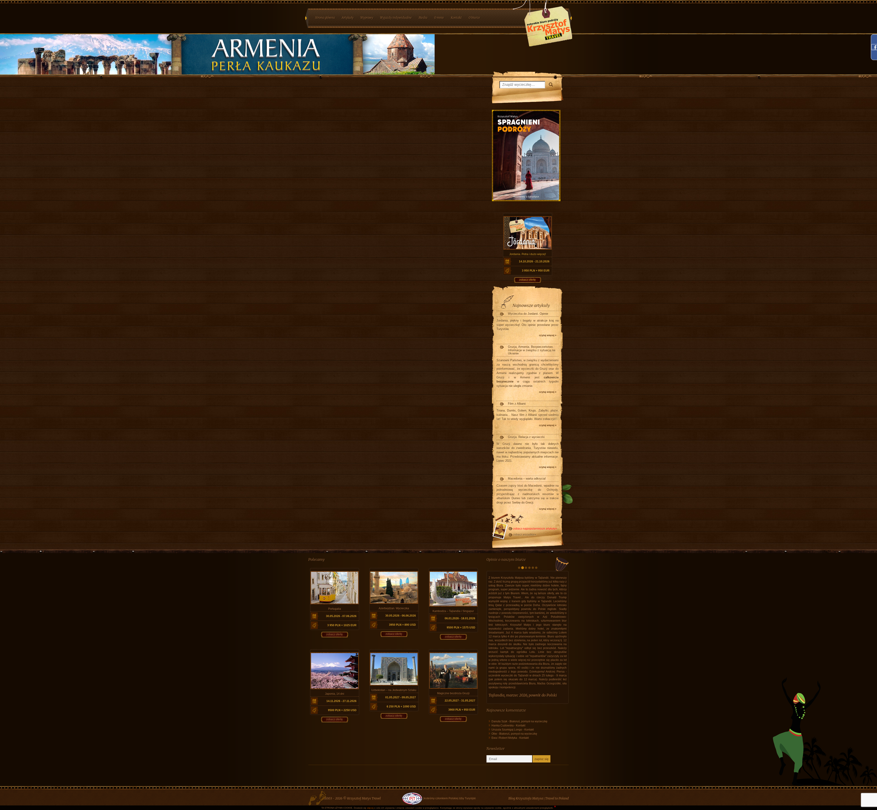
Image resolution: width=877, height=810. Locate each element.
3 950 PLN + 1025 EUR (342, 625)
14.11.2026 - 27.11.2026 (341, 701)
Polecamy (316, 559)
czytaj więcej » (547, 335)
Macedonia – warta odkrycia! (527, 478)
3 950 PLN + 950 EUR (535, 270)
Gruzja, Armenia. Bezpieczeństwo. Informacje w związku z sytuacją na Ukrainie (531, 350)
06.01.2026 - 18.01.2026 (460, 618)
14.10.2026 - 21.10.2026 (534, 261)
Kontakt (520, 780)
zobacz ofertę (527, 279)
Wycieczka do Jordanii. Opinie (528, 313)
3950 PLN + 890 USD (402, 624)
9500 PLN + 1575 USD (461, 627)
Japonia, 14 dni (334, 693)
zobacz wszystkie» (524, 534)
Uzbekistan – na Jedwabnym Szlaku (393, 690)
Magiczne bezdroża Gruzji (453, 693)
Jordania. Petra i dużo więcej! (527, 254)
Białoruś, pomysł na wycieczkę (528, 776)
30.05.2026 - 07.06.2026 (341, 616)
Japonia (495, 750)
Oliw (494, 788)
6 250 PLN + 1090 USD (401, 706)
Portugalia (334, 608)
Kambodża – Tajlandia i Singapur (453, 611)
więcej (370, 808)
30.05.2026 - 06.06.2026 (400, 615)
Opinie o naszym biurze (506, 559)
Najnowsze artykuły (531, 305)
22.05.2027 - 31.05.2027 (460, 700)
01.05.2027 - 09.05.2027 (400, 697)
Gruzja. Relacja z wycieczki (526, 437)
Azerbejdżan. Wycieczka (394, 608)
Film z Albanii (517, 403)
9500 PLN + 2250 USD (342, 710)
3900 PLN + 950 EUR (461, 709)
